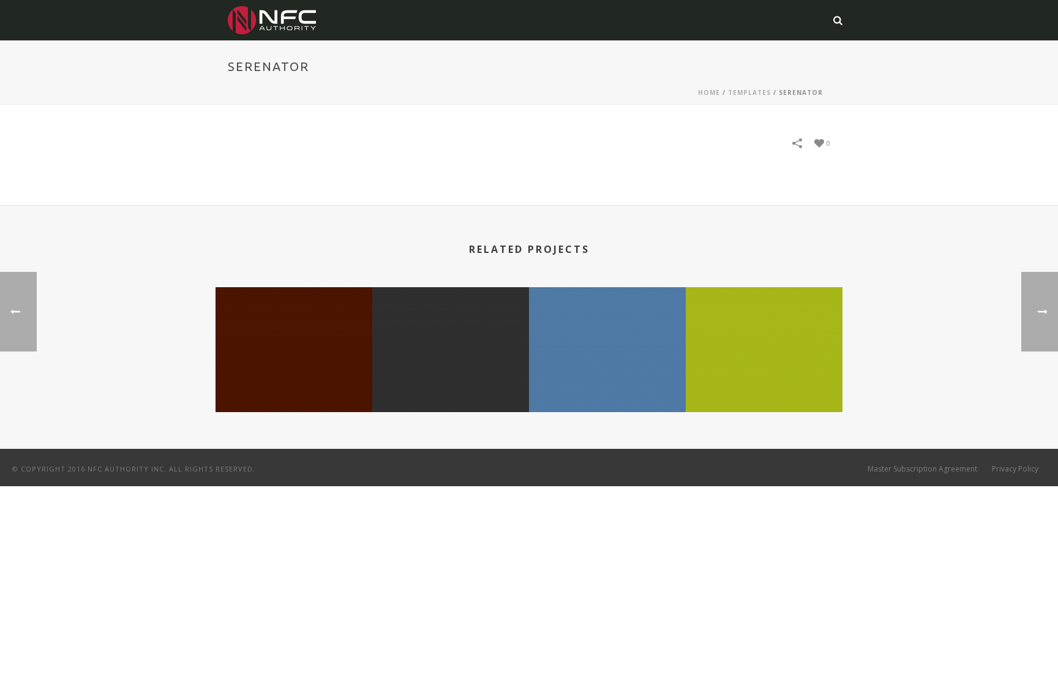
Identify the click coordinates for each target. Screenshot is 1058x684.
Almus (294, 379)
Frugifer (764, 379)
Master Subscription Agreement (922, 469)
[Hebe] (450, 335)
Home (709, 92)
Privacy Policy (1015, 469)
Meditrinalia (607, 379)
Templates (749, 92)
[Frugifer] (764, 335)
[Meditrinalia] (607, 335)
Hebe (451, 379)
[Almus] (294, 335)
